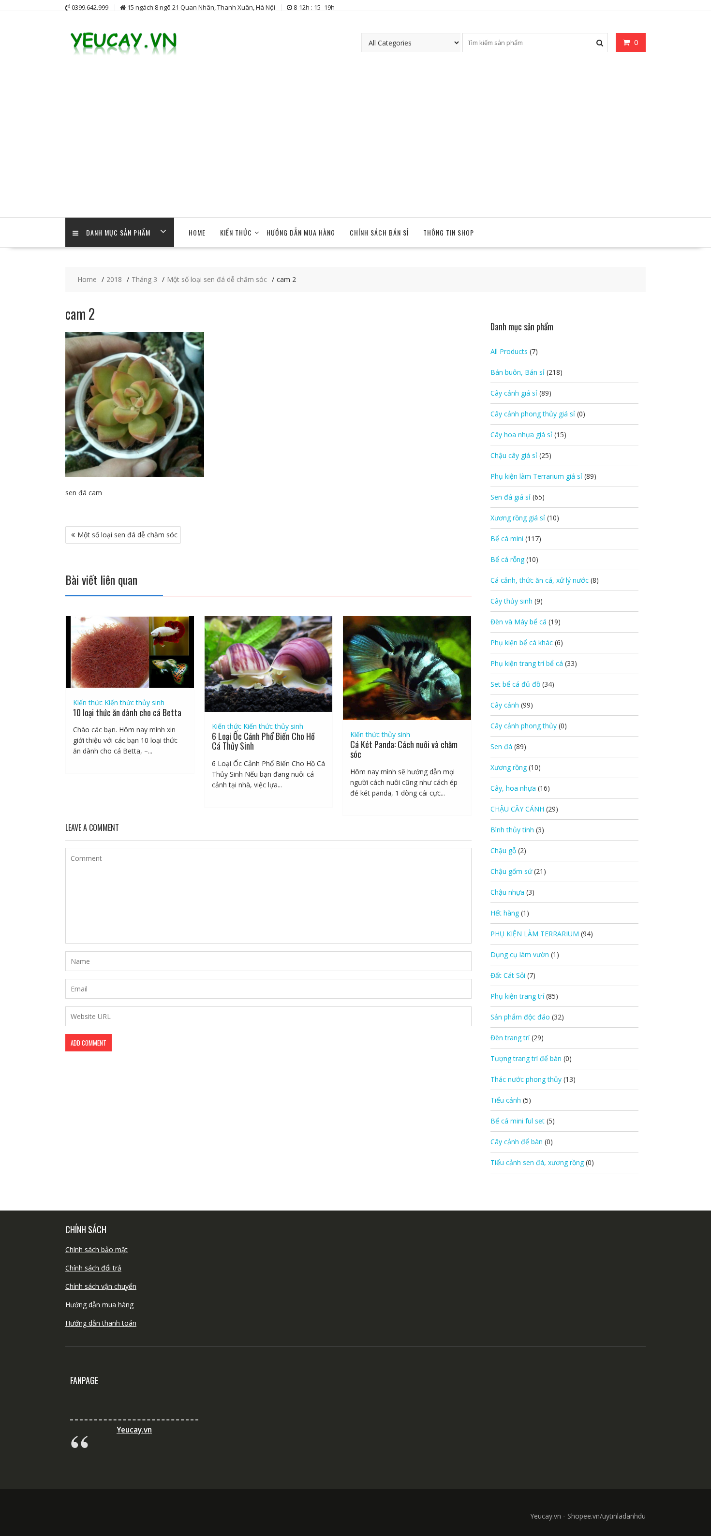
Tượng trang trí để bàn (526, 1058)
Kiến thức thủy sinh (134, 702)
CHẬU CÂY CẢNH (517, 808)
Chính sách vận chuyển (100, 1286)
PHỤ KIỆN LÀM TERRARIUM (534, 933)
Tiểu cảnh (505, 1100)
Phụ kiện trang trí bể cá (526, 663)
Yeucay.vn (134, 1430)
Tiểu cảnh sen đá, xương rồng (537, 1162)
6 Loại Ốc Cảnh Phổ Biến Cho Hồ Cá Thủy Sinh (263, 741)
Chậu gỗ (503, 850)
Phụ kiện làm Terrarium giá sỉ (536, 476)
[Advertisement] (355, 144)
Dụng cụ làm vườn (519, 954)
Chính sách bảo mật (96, 1249)
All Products (509, 351)
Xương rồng (508, 767)
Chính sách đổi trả (93, 1267)
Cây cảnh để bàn (516, 1141)
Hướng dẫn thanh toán (100, 1323)
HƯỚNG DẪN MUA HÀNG (301, 232)
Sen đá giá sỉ (510, 497)
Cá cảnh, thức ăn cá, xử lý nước (539, 580)
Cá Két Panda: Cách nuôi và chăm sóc (404, 749)
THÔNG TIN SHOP (448, 232)
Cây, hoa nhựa (513, 788)
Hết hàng (504, 912)
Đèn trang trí (510, 1037)
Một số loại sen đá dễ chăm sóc (127, 534)
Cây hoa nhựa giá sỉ (521, 434)
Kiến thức (236, 232)
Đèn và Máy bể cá (518, 621)
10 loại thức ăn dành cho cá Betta (127, 712)
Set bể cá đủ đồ (515, 684)
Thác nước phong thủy (526, 1079)
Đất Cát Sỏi (507, 975)
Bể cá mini (506, 538)
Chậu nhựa (507, 892)
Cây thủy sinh (511, 601)
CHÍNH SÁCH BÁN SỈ (379, 232)
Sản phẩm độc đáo (520, 1016)
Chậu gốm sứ (511, 871)
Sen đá (501, 746)
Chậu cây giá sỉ (513, 455)
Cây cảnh (504, 704)
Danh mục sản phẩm (118, 232)
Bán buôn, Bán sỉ (517, 372)
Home (197, 232)
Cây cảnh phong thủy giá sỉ (532, 413)
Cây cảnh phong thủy (523, 725)
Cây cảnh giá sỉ (513, 393)
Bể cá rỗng (507, 559)
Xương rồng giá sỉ (517, 517)
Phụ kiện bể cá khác (521, 642)
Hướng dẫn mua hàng (99, 1304)
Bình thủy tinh (512, 829)
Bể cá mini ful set (517, 1120)
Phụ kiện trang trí (517, 996)
